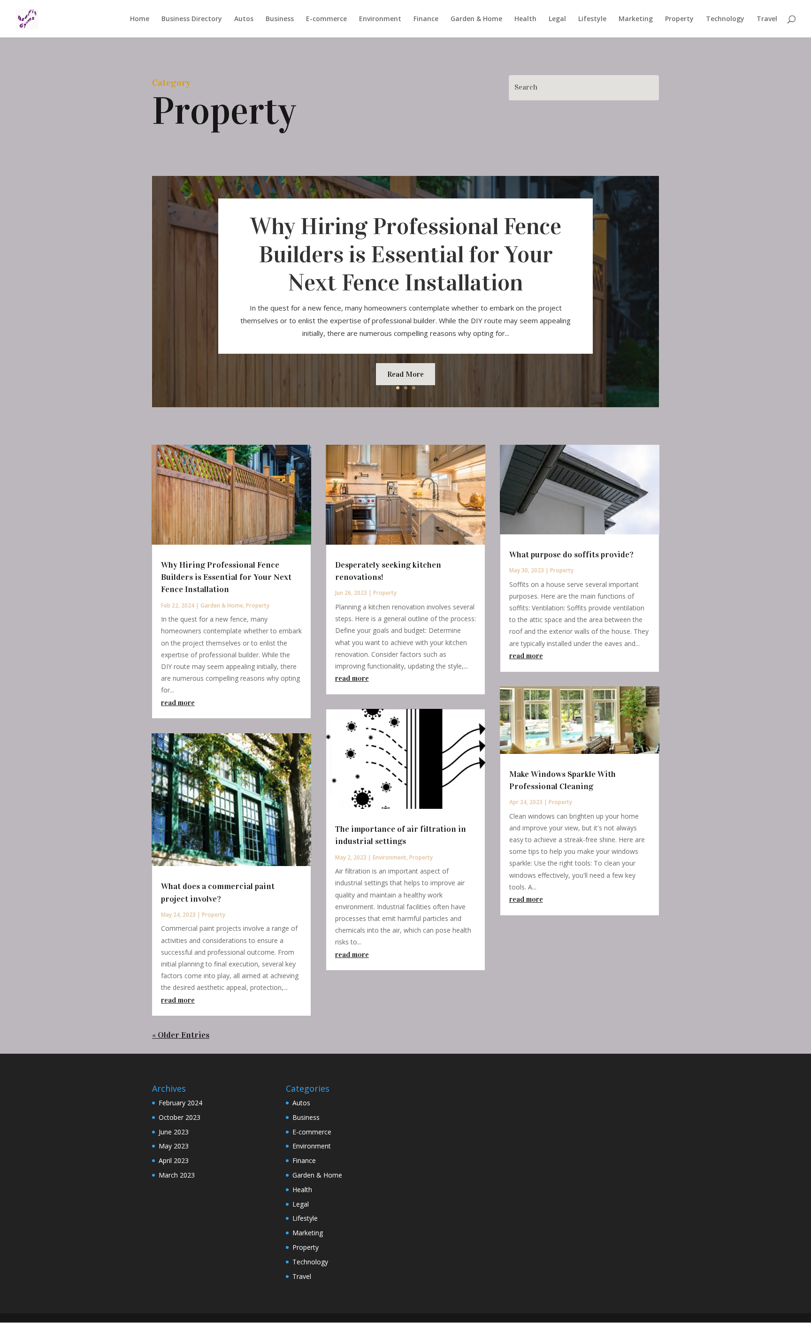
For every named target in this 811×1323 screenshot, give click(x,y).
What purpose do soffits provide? (571, 554)
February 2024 (180, 1102)
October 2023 (179, 1117)
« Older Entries (180, 1035)
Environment (380, 19)
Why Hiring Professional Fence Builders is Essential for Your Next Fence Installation (405, 254)
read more (178, 702)
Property (679, 19)
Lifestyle (592, 19)
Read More (405, 374)
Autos (243, 19)
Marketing (636, 19)
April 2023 (174, 1160)
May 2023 (174, 1145)
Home (139, 19)
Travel (767, 19)
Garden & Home (476, 19)
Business (280, 19)
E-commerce (326, 19)
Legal (557, 19)
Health (525, 19)
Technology (725, 19)
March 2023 (177, 1175)
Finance (425, 19)
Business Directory (191, 19)
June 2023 (174, 1131)
